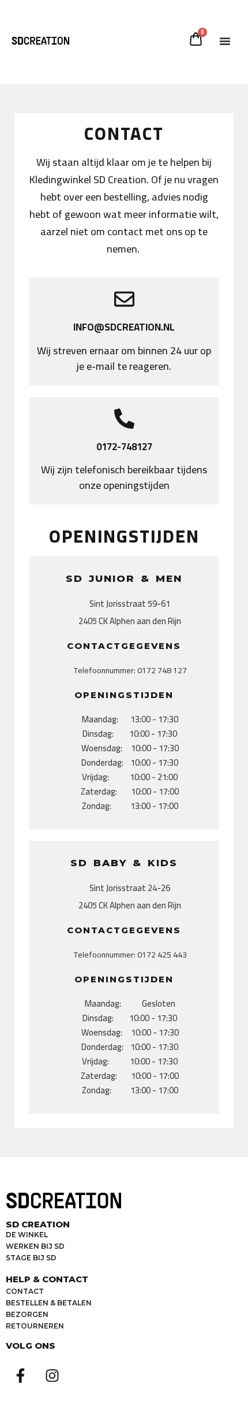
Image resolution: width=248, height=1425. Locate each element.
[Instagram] (51, 1375)
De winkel (27, 1234)
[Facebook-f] (20, 1375)
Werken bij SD (35, 1246)
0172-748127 (124, 446)
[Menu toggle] (225, 41)
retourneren (35, 1326)
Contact (25, 1291)
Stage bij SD (31, 1257)
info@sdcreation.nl (124, 327)
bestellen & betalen (49, 1302)
